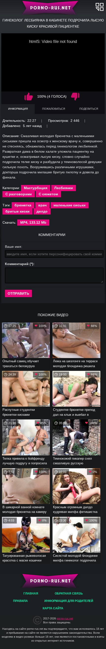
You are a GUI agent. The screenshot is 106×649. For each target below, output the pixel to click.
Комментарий (17, 264)
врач (42, 205)
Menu (100, 6)
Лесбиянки (63, 188)
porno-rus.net (65, 618)
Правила (20, 601)
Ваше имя (13, 247)
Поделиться (88, 108)
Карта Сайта (53, 608)
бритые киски (17, 211)
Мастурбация (35, 188)
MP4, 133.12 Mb (33, 222)
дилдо (42, 211)
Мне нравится (29, 96)
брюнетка (23, 205)
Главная (53, 7)
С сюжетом (48, 194)
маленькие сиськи (69, 205)
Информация (18, 108)
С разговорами (18, 194)
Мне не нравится (75, 96)
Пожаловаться (53, 108)
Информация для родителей (68, 601)
